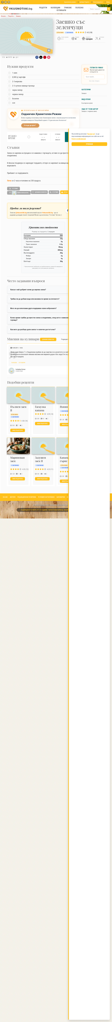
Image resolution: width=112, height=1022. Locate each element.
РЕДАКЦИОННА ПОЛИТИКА (27, 497)
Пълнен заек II (18, 408)
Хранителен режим (70, 2)
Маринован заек (17, 459)
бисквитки (91, 134)
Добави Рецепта (84, 2)
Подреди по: (65, 339)
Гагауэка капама (40, 408)
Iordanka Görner (20, 369)
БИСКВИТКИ (61, 497)
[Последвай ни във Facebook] (67, 210)
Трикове (68, 7)
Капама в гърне (65, 459)
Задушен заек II (40, 459)
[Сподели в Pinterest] (44, 57)
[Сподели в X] (40, 57)
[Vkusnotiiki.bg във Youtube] (5, 2)
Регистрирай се (97, 2)
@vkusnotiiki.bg (21, 213)
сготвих (15, 188)
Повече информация (79, 139)
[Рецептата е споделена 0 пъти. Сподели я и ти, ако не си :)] (14, 57)
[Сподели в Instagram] (48, 57)
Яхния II (65, 406)
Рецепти (43, 7)
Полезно (79, 7)
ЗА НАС (5, 497)
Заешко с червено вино (89, 111)
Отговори (21, 362)
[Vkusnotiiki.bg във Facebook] (2, 2)
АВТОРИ (12, 497)
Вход (107, 2)
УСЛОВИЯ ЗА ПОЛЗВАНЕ (46, 497)
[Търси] (108, 9)
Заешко (84, 93)
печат (66, 192)
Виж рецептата (17, 430)
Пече (9, 180)
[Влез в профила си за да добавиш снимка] (49, 50)
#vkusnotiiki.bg (47, 213)
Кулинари (61, 10)
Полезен (14, 362)
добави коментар (48, 339)
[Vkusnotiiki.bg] (8, 2)
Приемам (89, 144)
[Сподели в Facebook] (36, 57)
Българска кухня (87, 103)
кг (17, 77)
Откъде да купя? (30, 125)
